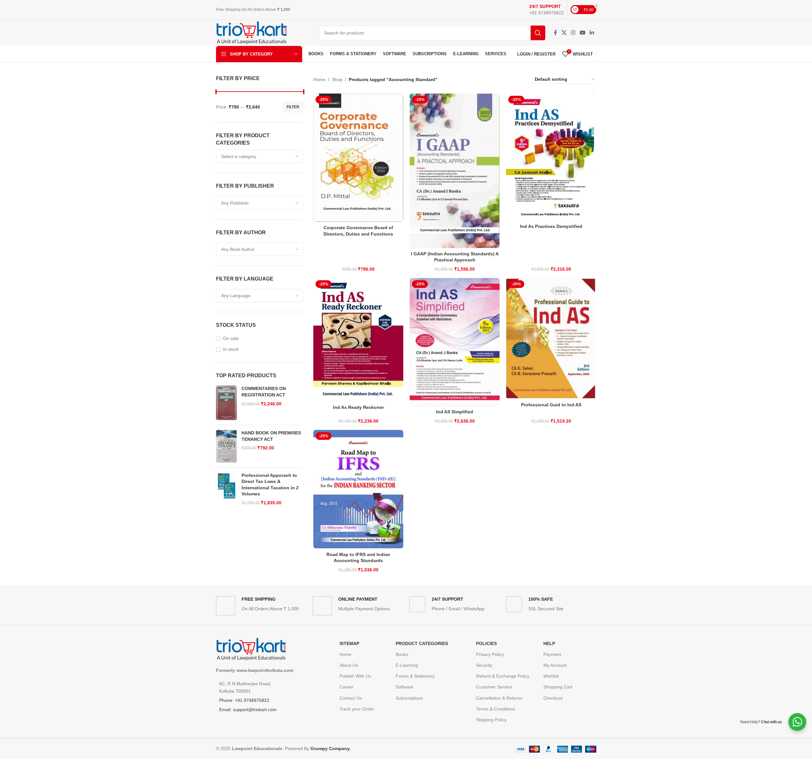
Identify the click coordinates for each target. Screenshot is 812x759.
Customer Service (494, 686)
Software (404, 686)
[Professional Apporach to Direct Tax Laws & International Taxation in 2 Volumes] (226, 489)
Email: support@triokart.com (248, 709)
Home (319, 79)
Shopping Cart (557, 686)
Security (484, 665)
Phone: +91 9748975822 (244, 700)
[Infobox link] (546, 9)
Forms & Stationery (415, 676)
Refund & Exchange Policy (502, 676)
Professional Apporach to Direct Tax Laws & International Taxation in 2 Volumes (270, 485)
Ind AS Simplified (454, 411)
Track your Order (356, 708)
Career (346, 686)
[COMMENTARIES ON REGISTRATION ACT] (226, 403)
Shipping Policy (491, 719)
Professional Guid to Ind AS (551, 404)
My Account (555, 665)
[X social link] (564, 33)
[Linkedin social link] (591, 33)
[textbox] (260, 156)
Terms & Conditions (495, 708)
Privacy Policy (490, 654)
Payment (552, 654)
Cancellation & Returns (499, 698)
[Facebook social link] (555, 33)
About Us (348, 665)
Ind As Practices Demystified (551, 226)
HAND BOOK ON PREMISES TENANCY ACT (271, 436)
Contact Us (350, 698)
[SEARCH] (538, 33)
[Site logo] (251, 32)
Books (402, 654)
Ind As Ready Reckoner (358, 407)
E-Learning (407, 665)
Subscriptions (409, 698)
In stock (231, 349)
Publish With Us (355, 676)
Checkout (552, 698)
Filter (293, 107)
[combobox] (260, 156)
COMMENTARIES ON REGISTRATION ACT (264, 391)
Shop (337, 79)
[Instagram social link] (573, 33)
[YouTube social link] (582, 33)
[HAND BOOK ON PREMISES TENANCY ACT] (226, 446)
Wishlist (551, 676)
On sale (231, 338)
